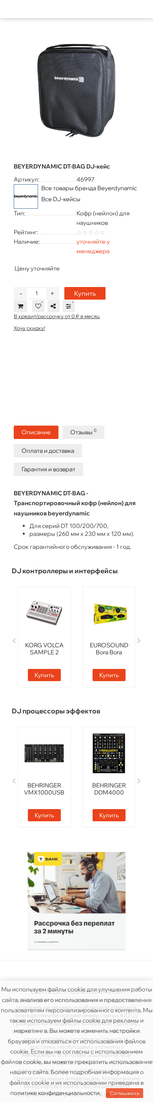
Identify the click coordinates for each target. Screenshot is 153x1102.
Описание (36, 432)
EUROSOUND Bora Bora (109, 648)
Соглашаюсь (124, 1093)
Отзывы (83, 432)
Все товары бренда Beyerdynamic (89, 188)
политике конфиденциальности (55, 1092)
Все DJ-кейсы (60, 199)
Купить (85, 293)
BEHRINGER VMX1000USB (44, 789)
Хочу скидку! (29, 328)
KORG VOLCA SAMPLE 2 (44, 648)
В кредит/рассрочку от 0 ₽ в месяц (57, 316)
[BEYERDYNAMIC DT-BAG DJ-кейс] (76, 90)
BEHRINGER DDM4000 (109, 789)
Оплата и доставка (48, 450)
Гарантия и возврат (48, 469)
